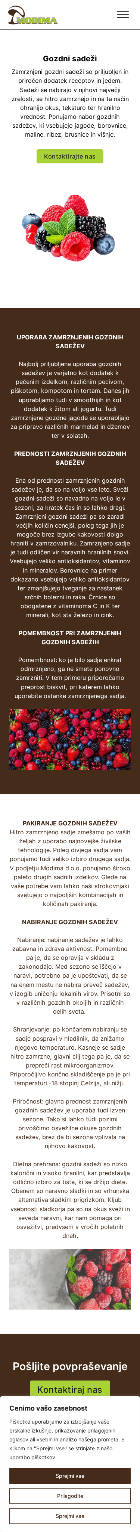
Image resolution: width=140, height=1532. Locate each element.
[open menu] (123, 15)
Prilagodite (70, 1496)
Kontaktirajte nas (70, 156)
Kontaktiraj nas (70, 1389)
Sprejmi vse (70, 1516)
